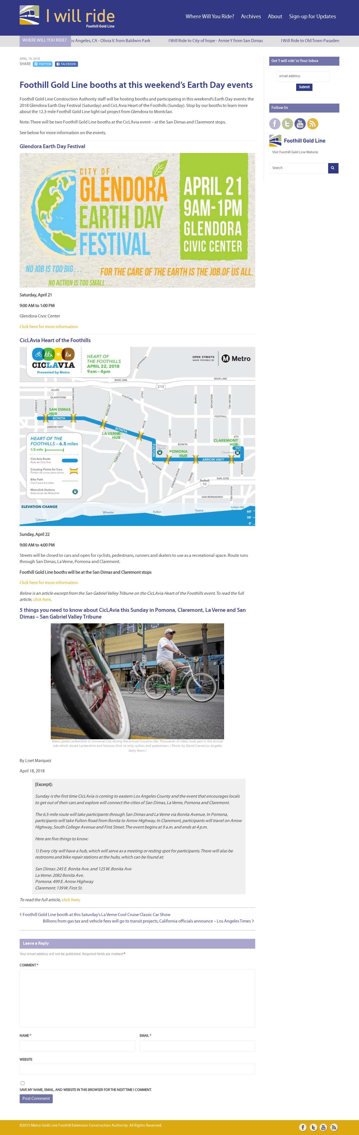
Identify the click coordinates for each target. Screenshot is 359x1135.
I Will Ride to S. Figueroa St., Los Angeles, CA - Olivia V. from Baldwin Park (74, 41)
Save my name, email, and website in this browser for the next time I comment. (86, 1090)
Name (25, 1036)
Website (26, 1059)
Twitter (45, 64)
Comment (29, 965)
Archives (251, 17)
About (275, 17)
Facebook (68, 64)
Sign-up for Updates (312, 17)
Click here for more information (49, 327)
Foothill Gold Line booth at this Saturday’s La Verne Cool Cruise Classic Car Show (97, 915)
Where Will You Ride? (210, 17)
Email (145, 1036)
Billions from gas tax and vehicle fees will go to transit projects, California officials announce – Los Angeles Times (147, 921)
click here (41, 600)
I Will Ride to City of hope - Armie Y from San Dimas (207, 41)
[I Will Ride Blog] (68, 26)
